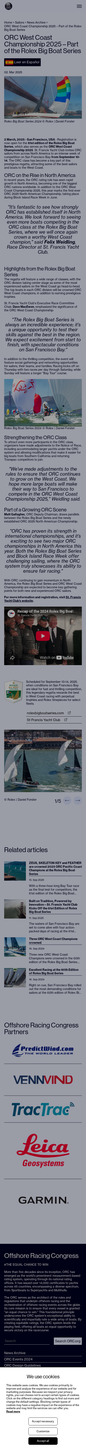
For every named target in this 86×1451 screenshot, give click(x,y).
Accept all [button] (43, 1440)
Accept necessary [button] (43, 1421)
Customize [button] (43, 1431)
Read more (13, 1411)
